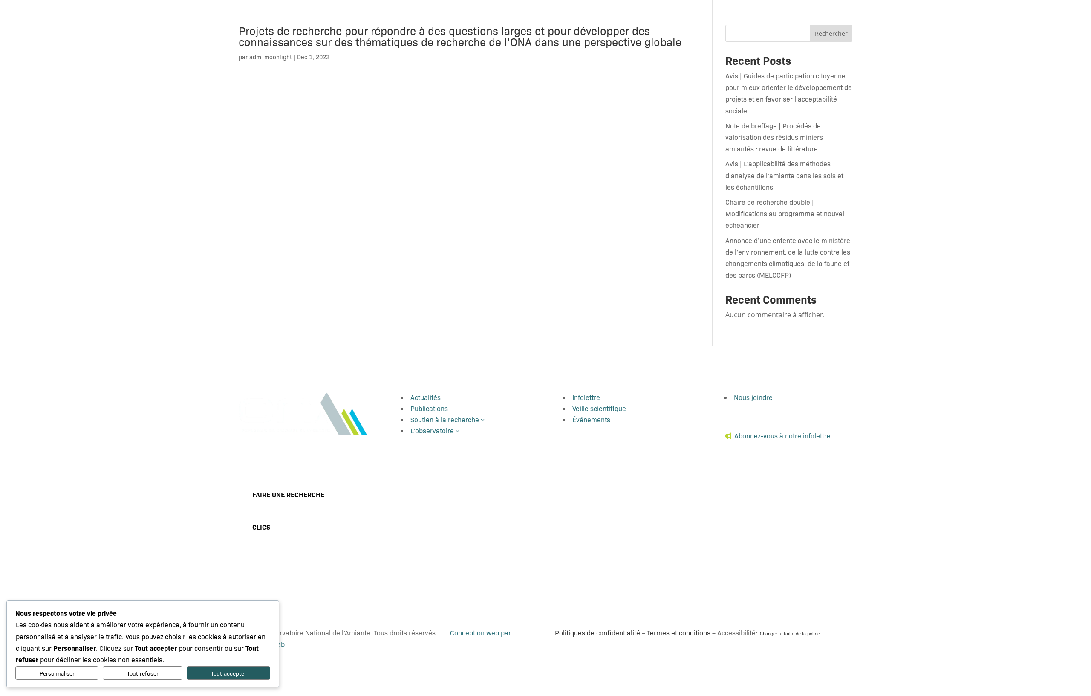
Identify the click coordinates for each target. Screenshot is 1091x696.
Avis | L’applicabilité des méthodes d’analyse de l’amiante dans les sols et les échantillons (784, 175)
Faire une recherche (288, 494)
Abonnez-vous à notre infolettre (782, 435)
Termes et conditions (678, 632)
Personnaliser (57, 673)
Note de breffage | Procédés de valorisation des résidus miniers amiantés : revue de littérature (774, 137)
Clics (261, 526)
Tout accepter (228, 673)
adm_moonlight (270, 57)
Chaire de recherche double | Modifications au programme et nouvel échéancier (784, 213)
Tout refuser (143, 673)
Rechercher (831, 33)
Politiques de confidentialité (597, 632)
